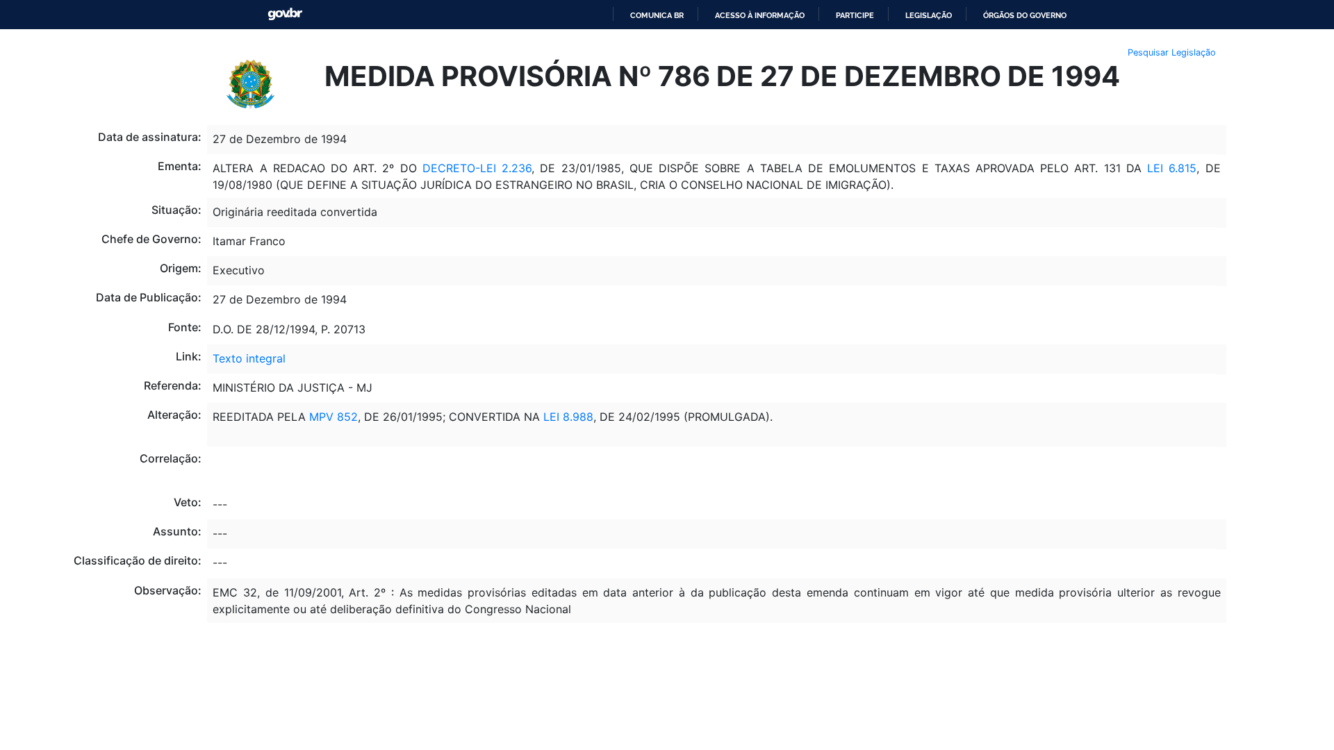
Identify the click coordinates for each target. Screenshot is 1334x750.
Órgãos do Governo (1025, 15)
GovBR (284, 14)
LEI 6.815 (1171, 168)
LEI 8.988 (568, 417)
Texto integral (249, 358)
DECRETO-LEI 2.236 (474, 168)
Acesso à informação (760, 15)
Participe (855, 15)
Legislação (928, 15)
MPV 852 (333, 417)
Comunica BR (657, 15)
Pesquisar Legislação (1172, 52)
